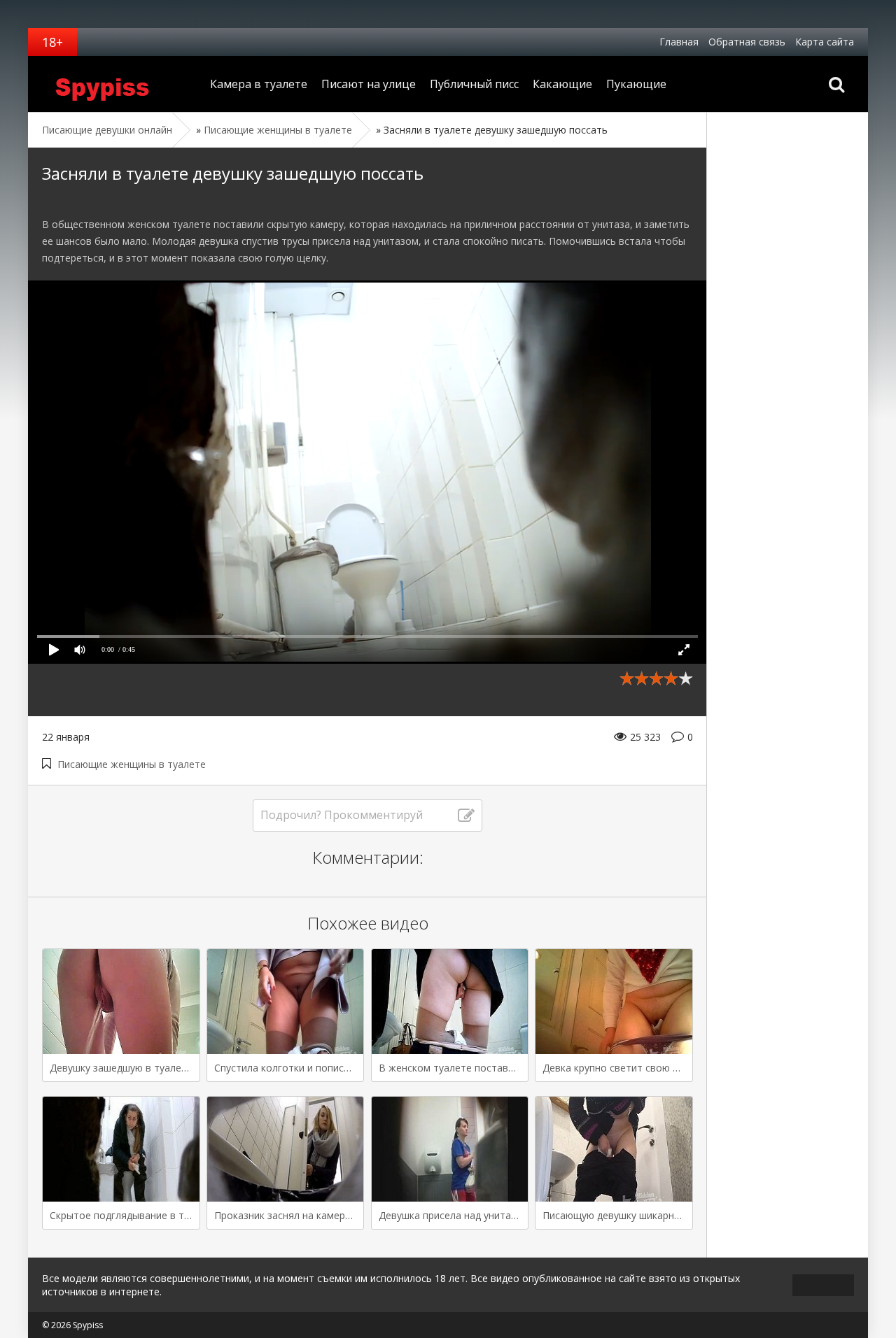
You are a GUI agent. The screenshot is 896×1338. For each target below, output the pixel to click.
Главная (679, 41)
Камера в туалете (258, 84)
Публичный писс (474, 84)
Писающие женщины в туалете (131, 764)
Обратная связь (746, 41)
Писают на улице (368, 84)
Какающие (562, 84)
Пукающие (636, 84)
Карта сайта (824, 41)
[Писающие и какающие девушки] (115, 84)
